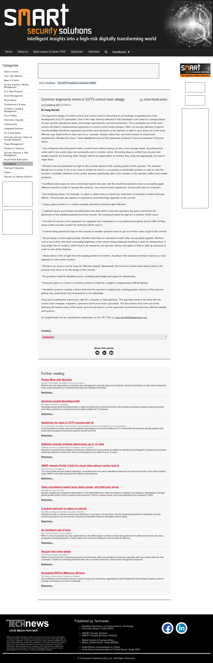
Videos (7, 172)
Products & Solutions (14, 148)
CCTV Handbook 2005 (50, 105)
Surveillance (10, 163)
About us (23, 51)
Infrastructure (10, 124)
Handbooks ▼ (121, 52)
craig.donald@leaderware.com (131, 317)
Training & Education (14, 167)
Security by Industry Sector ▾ (18, 176)
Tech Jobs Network (13, 75)
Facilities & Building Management (13, 110)
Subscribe (77, 51)
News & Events (11, 80)
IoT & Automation (12, 132)
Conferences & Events (15, 104)
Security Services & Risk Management (16, 154)
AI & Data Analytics (13, 91)
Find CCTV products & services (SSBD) (77, 82)
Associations (10, 100)
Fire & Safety (10, 115)
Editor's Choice (11, 71)
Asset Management (13, 95)
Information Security (13, 119)
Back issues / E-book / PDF (49, 51)
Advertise (94, 51)
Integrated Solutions (13, 128)
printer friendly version (155, 99)
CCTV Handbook (47, 82)
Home (8, 51)
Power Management (13, 143)
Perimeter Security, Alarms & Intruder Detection (18, 138)
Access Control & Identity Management (16, 86)
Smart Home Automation (16, 159)
